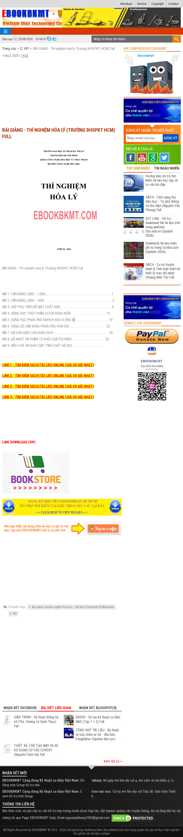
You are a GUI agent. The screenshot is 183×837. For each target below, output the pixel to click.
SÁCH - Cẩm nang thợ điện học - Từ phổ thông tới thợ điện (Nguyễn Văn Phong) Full (163, 203)
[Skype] (49, 38)
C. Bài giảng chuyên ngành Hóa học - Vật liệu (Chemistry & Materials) (71, 607)
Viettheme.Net (93, 830)
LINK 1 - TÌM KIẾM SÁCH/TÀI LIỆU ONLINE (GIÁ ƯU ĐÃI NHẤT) (48, 365)
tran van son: (101, 791)
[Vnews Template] (41, 18)
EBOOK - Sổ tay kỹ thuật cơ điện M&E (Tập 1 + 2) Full (97, 719)
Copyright (158, 4)
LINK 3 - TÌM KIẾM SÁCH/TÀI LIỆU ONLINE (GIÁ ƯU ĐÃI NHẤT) (48, 386)
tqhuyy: (97, 780)
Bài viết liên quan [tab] (56, 708)
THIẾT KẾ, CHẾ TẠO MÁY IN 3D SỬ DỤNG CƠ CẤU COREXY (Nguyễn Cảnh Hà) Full (36, 750)
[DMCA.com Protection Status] (133, 818)
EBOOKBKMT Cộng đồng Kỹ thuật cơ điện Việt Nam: (40, 780)
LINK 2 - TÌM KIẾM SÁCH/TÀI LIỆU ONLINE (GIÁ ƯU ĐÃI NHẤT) (48, 376)
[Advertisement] (62, 90)
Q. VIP (24, 48)
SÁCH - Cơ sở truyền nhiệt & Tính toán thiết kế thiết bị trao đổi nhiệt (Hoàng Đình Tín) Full (163, 271)
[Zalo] (54, 38)
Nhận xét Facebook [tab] (20, 708)
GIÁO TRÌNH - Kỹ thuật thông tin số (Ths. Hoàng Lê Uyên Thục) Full (36, 721)
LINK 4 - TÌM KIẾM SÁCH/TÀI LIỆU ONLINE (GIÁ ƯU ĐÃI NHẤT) (48, 397)
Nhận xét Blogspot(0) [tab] (97, 708)
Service (142, 4)
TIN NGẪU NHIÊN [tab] (166, 168)
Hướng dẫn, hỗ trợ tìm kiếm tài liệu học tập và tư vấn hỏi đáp (162, 180)
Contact (173, 4)
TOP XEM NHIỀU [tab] (138, 168)
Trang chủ (9, 48)
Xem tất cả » (113, 761)
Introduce (126, 4)
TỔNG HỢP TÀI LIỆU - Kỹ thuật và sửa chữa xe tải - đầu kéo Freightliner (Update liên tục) (97, 734)
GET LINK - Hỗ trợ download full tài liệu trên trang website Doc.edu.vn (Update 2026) (163, 227)
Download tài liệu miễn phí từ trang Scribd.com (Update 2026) (162, 247)
